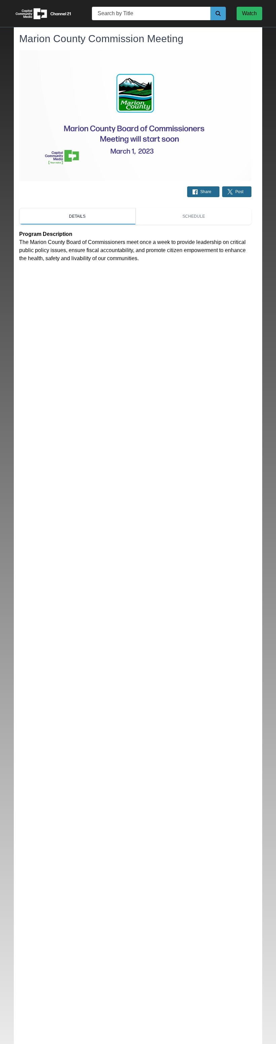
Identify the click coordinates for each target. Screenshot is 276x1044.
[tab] (77, 216)
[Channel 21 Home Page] (47, 13)
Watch (249, 13)
